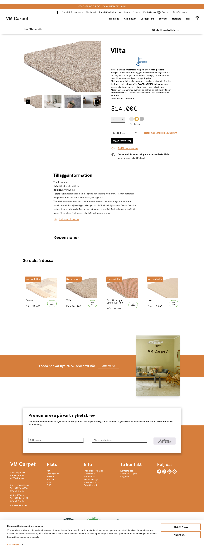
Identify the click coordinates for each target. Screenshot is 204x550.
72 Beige (136, 119)
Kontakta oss (149, 12)
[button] (28, 102)
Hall (188, 18)
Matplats (176, 18)
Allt (48, 470)
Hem (26, 29)
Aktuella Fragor (91, 479)
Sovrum (163, 18)
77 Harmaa (142, 119)
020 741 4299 (21, 498)
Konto (57, 12)
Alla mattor (130, 18)
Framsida (114, 18)
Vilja (68, 300)
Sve (163, 12)
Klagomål (124, 476)
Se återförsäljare (128, 473)
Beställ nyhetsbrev (165, 440)
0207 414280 (21, 488)
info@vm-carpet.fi (19, 505)
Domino (30, 300)
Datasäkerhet (90, 485)
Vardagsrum (147, 18)
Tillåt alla (181, 527)
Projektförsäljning (107, 12)
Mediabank (91, 12)
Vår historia (124, 12)
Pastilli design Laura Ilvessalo (115, 301)
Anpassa (179, 535)
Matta (33, 29)
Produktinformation (71, 12)
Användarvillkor (91, 482)
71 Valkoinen (131, 119)
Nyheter (137, 12)
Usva (150, 300)
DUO (49, 485)
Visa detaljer (13, 544)
